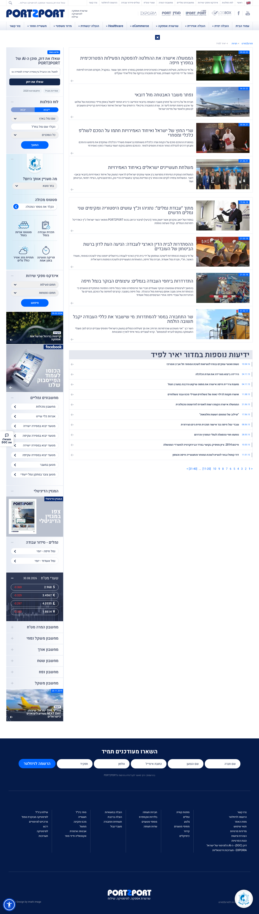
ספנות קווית (183, 812)
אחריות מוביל (51, 91)
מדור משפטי (64, 26)
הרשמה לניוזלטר (109, 2)
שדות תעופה (150, 826)
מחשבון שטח (47, 660)
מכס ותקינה (80, 822)
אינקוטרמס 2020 (31, 91)
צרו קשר (93, 2)
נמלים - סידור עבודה (42, 542)
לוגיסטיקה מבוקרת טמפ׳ (35, 817)
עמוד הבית (242, 26)
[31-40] (193, 469)
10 (214, 469)
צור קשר (15, 26)
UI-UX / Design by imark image (25, 902)
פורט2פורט (247, 43)
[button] (157, 37)
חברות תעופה (150, 812)
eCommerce (140, 26)
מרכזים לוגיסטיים (38, 822)
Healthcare (115, 26)
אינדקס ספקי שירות (208, 2)
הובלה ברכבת (115, 817)
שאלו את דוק (34, 82)
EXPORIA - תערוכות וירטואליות (229, 850)
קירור (187, 831)
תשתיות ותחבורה (113, 822)
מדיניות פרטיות (238, 831)
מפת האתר (241, 822)
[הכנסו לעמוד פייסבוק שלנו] (34, 368)
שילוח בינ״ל (41, 812)
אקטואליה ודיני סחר (75, 836)
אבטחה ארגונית (78, 831)
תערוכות (43, 836)
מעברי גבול (116, 826)
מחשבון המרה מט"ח (42, 627)
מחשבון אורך (48, 649)
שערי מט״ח (149, 2)
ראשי (238, 2)
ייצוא (46, 110)
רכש (45, 826)
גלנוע (187, 822)
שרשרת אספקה (168, 26)
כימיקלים (184, 836)
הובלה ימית (221, 26)
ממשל (83, 826)
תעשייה (82, 817)
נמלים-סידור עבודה (130, 2)
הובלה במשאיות (113, 812)
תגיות (234, 43)
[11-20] (206, 469)
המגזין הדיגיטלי (46, 491)
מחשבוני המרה (166, 2)
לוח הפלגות (227, 2)
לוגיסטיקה (42, 831)
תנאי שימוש (240, 826)
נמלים (186, 817)
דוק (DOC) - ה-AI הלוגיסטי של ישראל (227, 845)
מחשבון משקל (46, 683)
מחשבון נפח (48, 672)
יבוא (23, 110)
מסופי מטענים (182, 826)
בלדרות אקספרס (148, 817)
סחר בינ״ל (81, 812)
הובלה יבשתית (90, 26)
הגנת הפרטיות (239, 841)
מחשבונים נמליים (185, 2)
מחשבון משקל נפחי (42, 638)
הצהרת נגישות (239, 836)
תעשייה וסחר (38, 26)
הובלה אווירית (196, 26)
